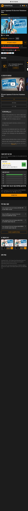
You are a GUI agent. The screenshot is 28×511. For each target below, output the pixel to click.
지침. (7, 157)
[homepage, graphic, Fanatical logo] (7, 6)
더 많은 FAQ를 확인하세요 (14, 232)
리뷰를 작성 (14, 195)
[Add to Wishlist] (25, 42)
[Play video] (13, 84)
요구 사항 (14, 106)
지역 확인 (18, 50)
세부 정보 (14, 102)
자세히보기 (13, 144)
